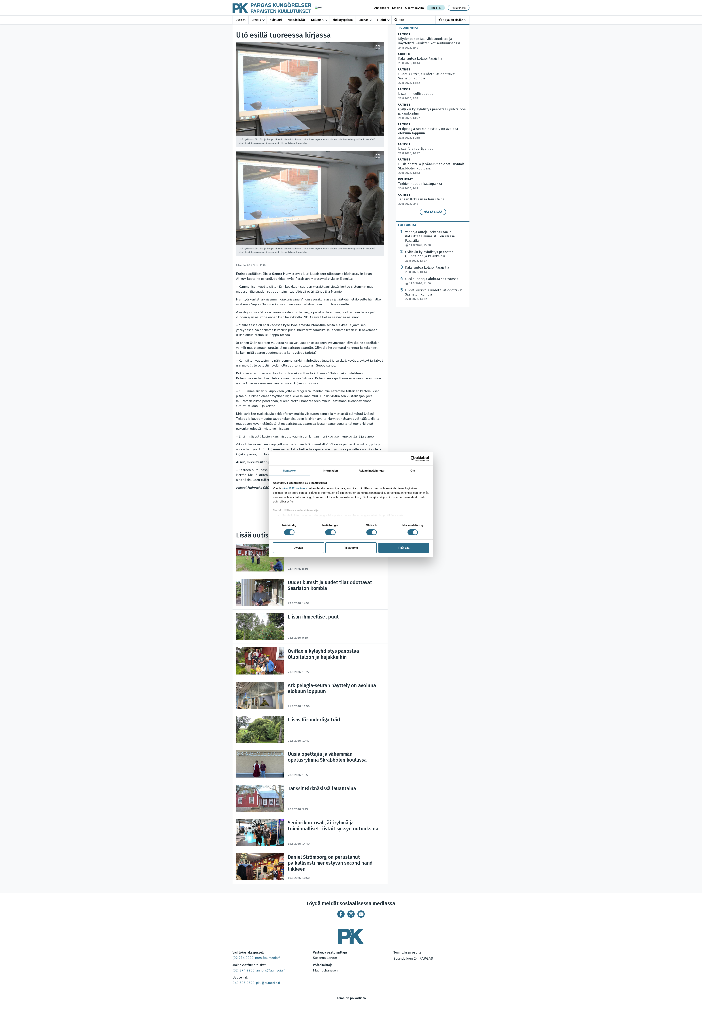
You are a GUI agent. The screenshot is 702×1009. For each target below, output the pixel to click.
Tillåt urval (351, 547)
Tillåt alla (403, 547)
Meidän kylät (296, 20)
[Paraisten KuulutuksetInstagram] (351, 914)
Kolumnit (317, 20)
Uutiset (241, 20)
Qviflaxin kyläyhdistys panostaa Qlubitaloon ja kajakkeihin (429, 256)
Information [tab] (330, 470)
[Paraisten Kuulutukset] (351, 935)
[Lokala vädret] (316, 7)
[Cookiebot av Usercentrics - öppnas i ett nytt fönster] (413, 458)
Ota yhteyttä (414, 8)
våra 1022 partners (294, 488)
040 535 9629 (243, 983)
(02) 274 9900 (243, 970)
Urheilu (256, 20)
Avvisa (298, 547)
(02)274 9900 (243, 958)
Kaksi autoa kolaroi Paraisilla (427, 270)
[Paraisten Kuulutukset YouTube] (361, 914)
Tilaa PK (435, 8)
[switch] (330, 532)
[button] (452, 20)
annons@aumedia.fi (270, 970)
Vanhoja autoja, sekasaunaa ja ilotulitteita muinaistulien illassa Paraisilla (430, 238)
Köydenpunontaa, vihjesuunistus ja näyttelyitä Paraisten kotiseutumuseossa (429, 43)
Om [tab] (412, 470)
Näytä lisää (433, 212)
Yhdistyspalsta (342, 20)
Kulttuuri (276, 20)
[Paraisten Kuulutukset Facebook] (341, 914)
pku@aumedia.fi (268, 983)
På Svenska (459, 8)
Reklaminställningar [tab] (371, 470)
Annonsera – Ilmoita (388, 8)
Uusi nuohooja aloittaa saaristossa (431, 281)
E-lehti (381, 20)
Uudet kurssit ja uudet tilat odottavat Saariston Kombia (434, 294)
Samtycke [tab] (289, 470)
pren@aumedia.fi (267, 958)
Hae (401, 20)
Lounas (363, 20)
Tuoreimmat (408, 28)
